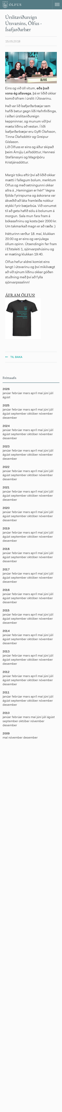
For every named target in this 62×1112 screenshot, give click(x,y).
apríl (34, 393)
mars (27, 393)
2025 (6, 405)
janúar (7, 393)
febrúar (17, 393)
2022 (6, 467)
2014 (6, 631)
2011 (6, 692)
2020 (6, 508)
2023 (6, 446)
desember (10, 418)
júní (46, 393)
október (33, 413)
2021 (6, 487)
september (19, 413)
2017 (6, 569)
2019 (6, 528)
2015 (6, 610)
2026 (6, 389)
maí (41, 393)
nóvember (46, 413)
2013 (6, 651)
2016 (6, 590)
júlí (51, 393)
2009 (6, 733)
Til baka (16, 357)
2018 (6, 549)
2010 (6, 713)
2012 (6, 672)
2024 (6, 426)
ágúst (6, 397)
